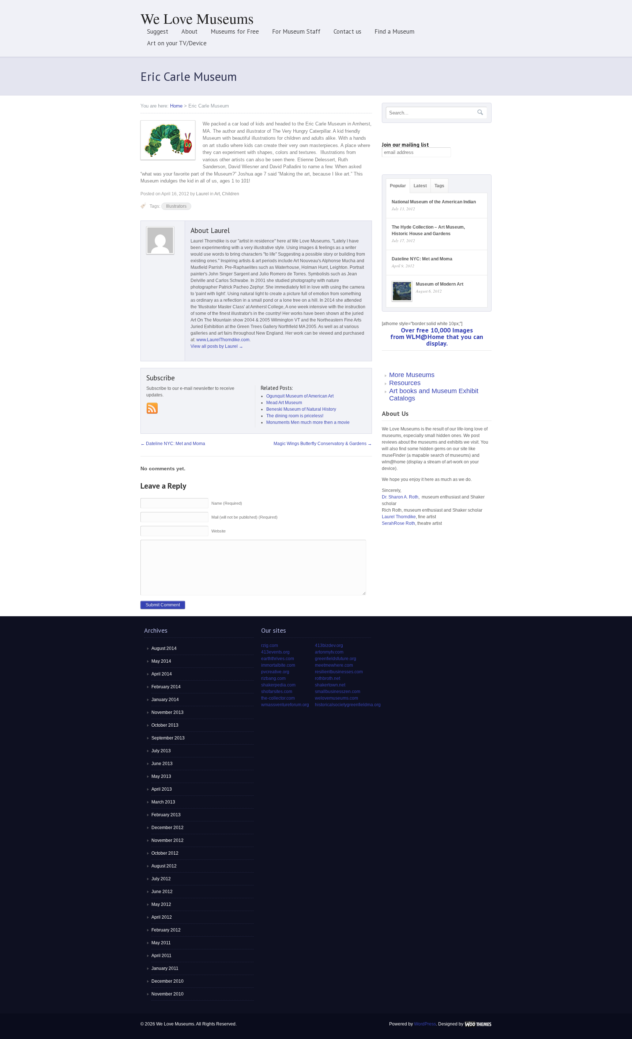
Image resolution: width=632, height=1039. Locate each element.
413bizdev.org (329, 645)
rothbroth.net (327, 678)
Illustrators (176, 206)
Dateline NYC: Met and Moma (172, 443)
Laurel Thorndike (399, 516)
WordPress (425, 1024)
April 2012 (161, 917)
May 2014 (161, 661)
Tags (439, 185)
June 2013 (162, 763)
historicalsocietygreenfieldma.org (348, 704)
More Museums (411, 375)
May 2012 (161, 904)
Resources (405, 383)
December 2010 (167, 981)
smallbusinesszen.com (337, 691)
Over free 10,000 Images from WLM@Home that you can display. (436, 336)
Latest (420, 185)
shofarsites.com (276, 691)
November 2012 (167, 840)
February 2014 (166, 686)
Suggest (157, 31)
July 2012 (161, 878)
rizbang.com (273, 678)
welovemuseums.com (336, 698)
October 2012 (164, 853)
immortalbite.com (278, 665)
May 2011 (161, 942)
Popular (398, 185)
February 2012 (166, 930)
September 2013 (168, 738)
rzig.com (269, 645)
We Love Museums (197, 18)
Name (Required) (226, 503)
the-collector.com (278, 698)
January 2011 (164, 968)
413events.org (275, 652)
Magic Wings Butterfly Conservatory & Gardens (323, 443)
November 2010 (167, 994)
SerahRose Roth (398, 523)
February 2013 (166, 814)
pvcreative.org (275, 671)
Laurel (202, 193)
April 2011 (161, 955)
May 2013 (161, 776)
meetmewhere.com (334, 665)
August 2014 (164, 648)
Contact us (347, 31)
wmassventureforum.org (285, 704)
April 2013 (161, 789)
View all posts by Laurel (217, 346)
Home (176, 106)
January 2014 (165, 699)
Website (218, 531)
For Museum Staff (296, 31)
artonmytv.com (329, 652)
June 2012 (162, 891)
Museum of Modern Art (439, 284)
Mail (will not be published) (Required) (244, 517)
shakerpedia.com (278, 685)
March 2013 (163, 802)
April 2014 (161, 674)
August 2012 (164, 866)
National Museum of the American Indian (434, 201)
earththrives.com (277, 658)
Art (217, 193)
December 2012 (167, 827)
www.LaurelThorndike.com (222, 339)
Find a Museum (394, 31)
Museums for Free (235, 31)
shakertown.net (330, 685)
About (189, 31)
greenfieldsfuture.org (335, 658)
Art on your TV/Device (177, 43)
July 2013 (161, 750)
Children (230, 193)
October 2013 (164, 725)
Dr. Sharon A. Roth (400, 497)
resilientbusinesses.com (339, 671)
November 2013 (167, 712)
